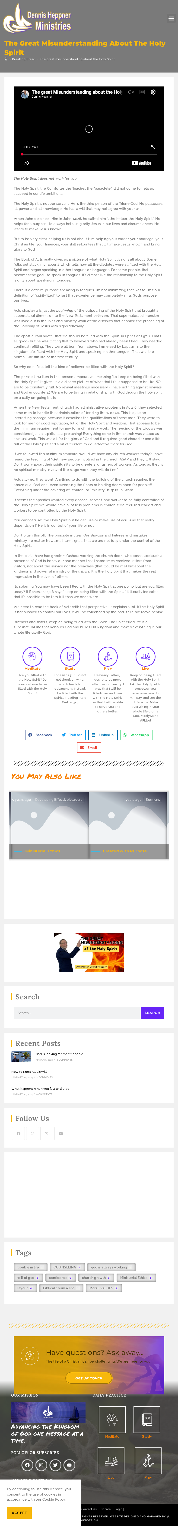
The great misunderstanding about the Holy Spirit (77, 59)
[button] (171, 18)
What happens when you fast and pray (40, 1088)
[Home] (5, 59)
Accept (19, 1513)
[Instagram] (32, 1133)
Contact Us (89, 1509)
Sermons (153, 799)
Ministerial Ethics (42, 851)
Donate (106, 1509)
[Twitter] (55, 1465)
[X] (46, 1133)
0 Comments (65, 1060)
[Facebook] (18, 1133)
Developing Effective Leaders (58, 799)
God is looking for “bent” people (59, 1054)
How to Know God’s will (29, 1071)
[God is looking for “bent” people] (21, 1057)
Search (152, 1013)
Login (118, 1509)
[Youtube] (60, 1133)
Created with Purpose (125, 851)
